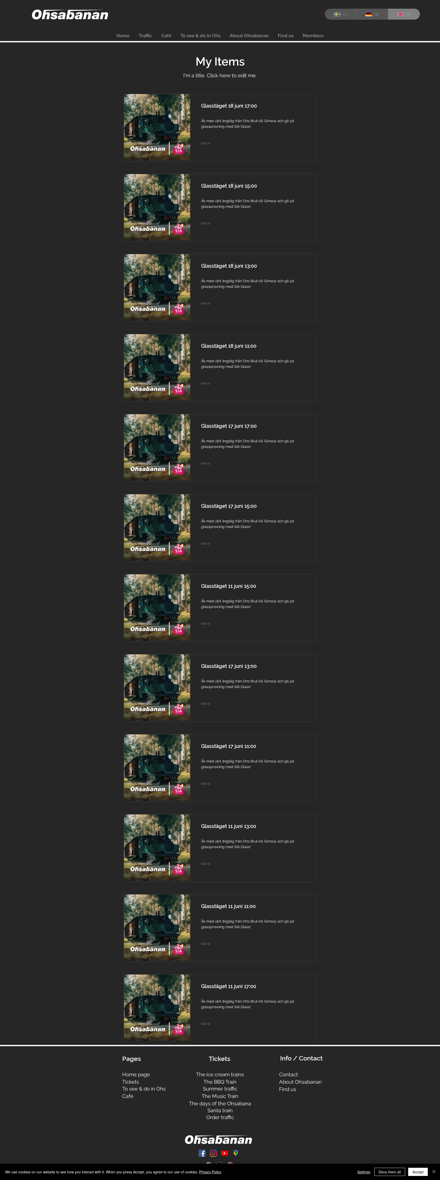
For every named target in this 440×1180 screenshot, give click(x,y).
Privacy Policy (210, 1171)
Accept (418, 1171)
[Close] (434, 1172)
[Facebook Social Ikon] (202, 1153)
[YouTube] (224, 1153)
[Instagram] (213, 1153)
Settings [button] (363, 1171)
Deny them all (390, 1171)
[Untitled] (235, 1153)
